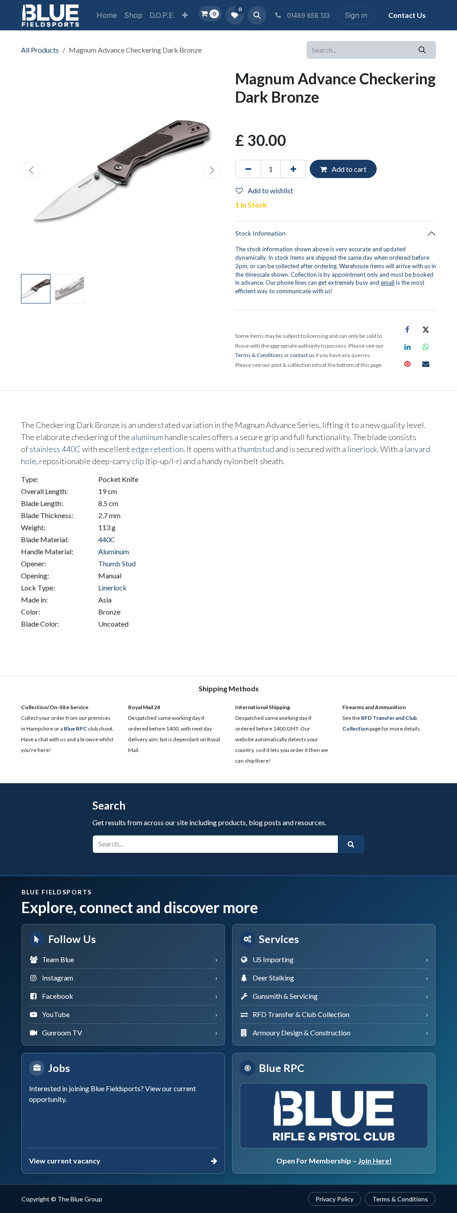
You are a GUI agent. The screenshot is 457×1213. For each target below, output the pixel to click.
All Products (40, 50)
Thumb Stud (117, 563)
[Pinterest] (407, 364)
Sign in (356, 15)
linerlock (362, 449)
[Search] (422, 50)
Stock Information (260, 233)
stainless (44, 449)
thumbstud (255, 449)
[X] (426, 329)
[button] (257, 15)
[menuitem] (106, 15)
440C (71, 449)
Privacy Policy (334, 1199)
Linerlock (112, 587)
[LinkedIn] (407, 347)
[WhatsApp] (426, 347)
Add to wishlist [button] (269, 190)
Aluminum (113, 551)
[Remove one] (248, 169)
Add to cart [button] (348, 169)
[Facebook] (407, 329)
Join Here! (375, 1160)
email (388, 282)
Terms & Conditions (400, 1199)
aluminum (147, 437)
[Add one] (293, 169)
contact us (302, 355)
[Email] (426, 364)
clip (138, 461)
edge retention (157, 449)
